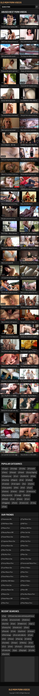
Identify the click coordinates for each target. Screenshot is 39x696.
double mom (18, 627)
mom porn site (7, 550)
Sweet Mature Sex (8, 537)
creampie (6, 484)
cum (17, 476)
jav (25, 484)
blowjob (14, 472)
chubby (23, 468)
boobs (15, 503)
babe (5, 506)
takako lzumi (23, 623)
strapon (15, 643)
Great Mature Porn (8, 576)
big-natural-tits (8, 495)
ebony (5, 472)
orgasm (6, 468)
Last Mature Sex (7, 568)
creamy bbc (7, 650)
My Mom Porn (7, 554)
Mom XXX (25, 590)
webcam (27, 495)
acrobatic (6, 643)
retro (11, 646)
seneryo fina (7, 627)
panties (32, 484)
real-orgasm (16, 484)
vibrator (15, 491)
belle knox (26, 620)
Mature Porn (25, 537)
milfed (5, 620)
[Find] (36, 6)
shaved (22, 472)
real (22, 480)
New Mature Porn (8, 572)
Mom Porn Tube (26, 559)
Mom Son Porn (26, 541)
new (13, 499)
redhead (30, 480)
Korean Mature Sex (8, 590)
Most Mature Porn (27, 603)
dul (5, 639)
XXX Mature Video (8, 524)
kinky (33, 476)
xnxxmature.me (7, 519)
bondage (14, 468)
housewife (32, 468)
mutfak (32, 650)
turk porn (19, 646)
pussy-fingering (32, 472)
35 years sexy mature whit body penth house (22, 616)
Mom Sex (24, 554)
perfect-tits (25, 476)
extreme (6, 491)
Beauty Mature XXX (8, 532)
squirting (6, 480)
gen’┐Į (32, 623)
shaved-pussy (7, 476)
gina (15, 650)
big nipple (23, 650)
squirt (30, 487)
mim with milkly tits (20, 635)
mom (27, 499)
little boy (24, 643)
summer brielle (16, 620)
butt (23, 487)
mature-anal (24, 503)
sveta (31, 635)
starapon (32, 631)
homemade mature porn (29, 563)
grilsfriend (22, 631)
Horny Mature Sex (8, 546)
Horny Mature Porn (8, 563)
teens (27, 627)
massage (18, 495)
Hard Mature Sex (7, 559)
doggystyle (7, 503)
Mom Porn (6, 603)
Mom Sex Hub (26, 532)
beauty (20, 499)
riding (34, 503)
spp (5, 616)
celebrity (28, 639)
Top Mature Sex (26, 519)
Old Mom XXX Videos (8, 581)
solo (31, 643)
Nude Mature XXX (7, 598)
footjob (6, 499)
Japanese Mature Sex (9, 541)
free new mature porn (28, 594)
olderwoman (31, 491)
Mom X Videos (26, 550)
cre (5, 646)
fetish (22, 491)
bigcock (15, 480)
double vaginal (30, 646)
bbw (17, 487)
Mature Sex (6, 594)
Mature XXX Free (26, 528)
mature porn (6, 528)
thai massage (7, 635)
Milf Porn (24, 524)
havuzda (6, 631)
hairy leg (20, 639)
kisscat (11, 639)
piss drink (6, 654)
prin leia (6, 623)
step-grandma (8, 487)
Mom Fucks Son (7, 585)
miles (14, 631)
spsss (13, 623)
